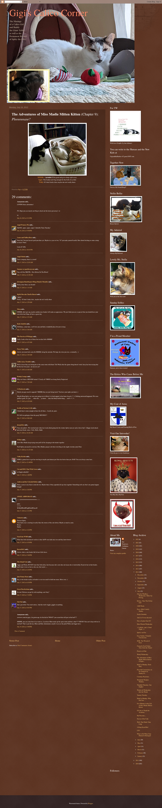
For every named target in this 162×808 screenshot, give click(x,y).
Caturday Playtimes (143, 677)
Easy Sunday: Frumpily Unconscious (144, 637)
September (140, 585)
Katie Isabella (21, 324)
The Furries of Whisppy (25, 336)
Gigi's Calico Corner (48, 12)
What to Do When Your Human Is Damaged (144, 735)
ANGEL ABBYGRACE (24, 496)
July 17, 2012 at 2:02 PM (24, 490)
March (139, 749)
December (140, 575)
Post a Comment (20, 631)
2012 (137, 572)
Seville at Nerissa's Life (24, 408)
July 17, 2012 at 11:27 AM (25, 450)
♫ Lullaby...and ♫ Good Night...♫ (144, 628)
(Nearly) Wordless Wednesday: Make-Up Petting (144, 596)
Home (57, 640)
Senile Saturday (142, 614)
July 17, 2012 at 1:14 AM (24, 287)
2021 (137, 543)
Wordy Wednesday (142, 654)
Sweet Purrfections (23, 589)
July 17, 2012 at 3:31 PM (24, 511)
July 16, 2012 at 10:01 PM (24, 250)
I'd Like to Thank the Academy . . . (143, 711)
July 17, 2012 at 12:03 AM (25, 262)
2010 (137, 764)
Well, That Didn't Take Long (144, 723)
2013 (137, 569)
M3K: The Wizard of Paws (143, 642)
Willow (19, 440)
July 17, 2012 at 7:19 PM (24, 595)
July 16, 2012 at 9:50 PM (24, 231)
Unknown (20, 518)
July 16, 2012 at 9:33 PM (24, 218)
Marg (19, 309)
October (140, 581)
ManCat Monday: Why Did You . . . (144, 699)
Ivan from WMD (22, 537)
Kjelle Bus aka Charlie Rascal (27, 294)
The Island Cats (22, 562)
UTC (138, 730)
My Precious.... (141, 715)
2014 (137, 565)
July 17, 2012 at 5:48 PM (24, 555)
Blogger (90, 803)
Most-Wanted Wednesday (144, 624)
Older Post (100, 640)
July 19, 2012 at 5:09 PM (24, 627)
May (139, 743)
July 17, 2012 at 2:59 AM (24, 302)
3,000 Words (140, 606)
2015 (137, 562)
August (139, 588)
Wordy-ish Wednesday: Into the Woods (144, 691)
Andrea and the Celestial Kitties (27, 482)
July (138, 591)
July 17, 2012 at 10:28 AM (25, 433)
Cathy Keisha (21, 456)
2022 (137, 539)
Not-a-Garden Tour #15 (144, 621)
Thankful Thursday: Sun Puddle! (144, 686)
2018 (137, 552)
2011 (137, 760)
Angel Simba (21, 256)
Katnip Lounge (22, 376)
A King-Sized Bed (142, 727)
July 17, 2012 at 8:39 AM (24, 401)
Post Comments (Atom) (25, 645)
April (139, 746)
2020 (137, 546)
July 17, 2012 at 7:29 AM (24, 382)
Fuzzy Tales (21, 349)
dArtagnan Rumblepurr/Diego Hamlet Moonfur (32, 282)
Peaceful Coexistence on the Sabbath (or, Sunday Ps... (144, 671)
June (139, 740)
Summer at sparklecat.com (26, 269)
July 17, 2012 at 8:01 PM (24, 608)
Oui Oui (19, 602)
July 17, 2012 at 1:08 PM (24, 475)
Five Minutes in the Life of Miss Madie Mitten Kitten (144, 705)
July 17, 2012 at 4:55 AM (24, 342)
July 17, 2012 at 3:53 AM (24, 317)
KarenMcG (21, 549)
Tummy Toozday (142, 695)
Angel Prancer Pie (23, 225)
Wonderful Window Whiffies (143, 681)
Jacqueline (20, 425)
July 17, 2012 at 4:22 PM (24, 530)
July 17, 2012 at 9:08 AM (24, 418)
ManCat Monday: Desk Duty (144, 665)
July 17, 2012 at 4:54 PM (24, 542)
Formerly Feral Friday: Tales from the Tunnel (144, 647)
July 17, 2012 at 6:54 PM (24, 582)
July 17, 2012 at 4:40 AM (24, 329)
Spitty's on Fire (141, 632)
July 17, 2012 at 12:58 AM (25, 275)
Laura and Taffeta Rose (24, 237)
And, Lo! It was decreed (144, 617)
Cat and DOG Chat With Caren (27, 469)
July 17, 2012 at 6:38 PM (24, 570)
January (139, 756)
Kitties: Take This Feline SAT (144, 602)
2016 (137, 559)
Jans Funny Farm (22, 577)
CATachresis (21, 389)
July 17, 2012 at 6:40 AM (24, 369)
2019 (137, 549)
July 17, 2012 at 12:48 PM (24, 462)
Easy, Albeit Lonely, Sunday (143, 610)
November (140, 578)
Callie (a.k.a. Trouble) (24, 362)
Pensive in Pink (141, 651)
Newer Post (14, 640)
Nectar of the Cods (142, 719)
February (140, 753)
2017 (137, 556)
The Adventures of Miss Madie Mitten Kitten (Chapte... (144, 659)
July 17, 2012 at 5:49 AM (24, 355)
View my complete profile (118, 553)
